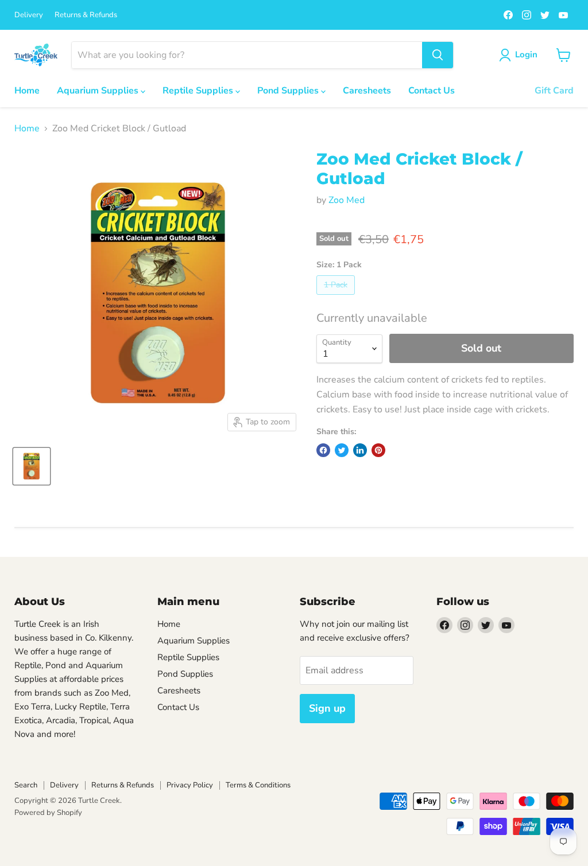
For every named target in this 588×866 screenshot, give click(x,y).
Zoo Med (346, 200)
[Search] (437, 55)
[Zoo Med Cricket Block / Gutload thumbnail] (31, 466)
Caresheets (367, 90)
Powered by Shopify (48, 813)
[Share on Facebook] (323, 450)
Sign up (327, 708)
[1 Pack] (337, 297)
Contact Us (431, 90)
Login (526, 54)
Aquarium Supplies (99, 90)
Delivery (28, 15)
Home (27, 90)
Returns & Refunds (86, 15)
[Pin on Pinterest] (378, 450)
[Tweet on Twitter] (342, 450)
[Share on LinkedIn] (360, 450)
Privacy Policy (190, 785)
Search (25, 785)
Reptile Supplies (199, 90)
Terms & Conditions (258, 785)
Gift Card (554, 90)
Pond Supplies (289, 90)
